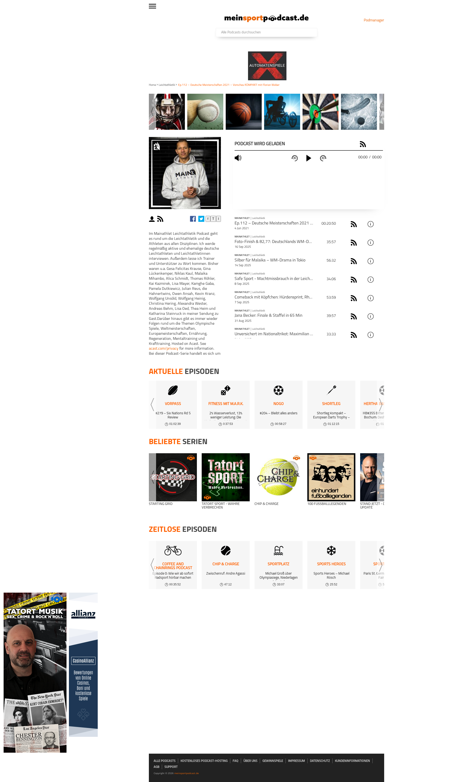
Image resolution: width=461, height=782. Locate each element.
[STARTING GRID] (173, 477)
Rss (354, 224)
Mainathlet (242, 218)
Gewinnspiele (272, 761)
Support (171, 767)
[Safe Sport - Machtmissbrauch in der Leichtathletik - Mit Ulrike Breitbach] (379, 280)
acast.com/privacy (163, 349)
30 (294, 158)
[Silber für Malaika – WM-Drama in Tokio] (379, 261)
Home (152, 85)
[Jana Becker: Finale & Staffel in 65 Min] (379, 316)
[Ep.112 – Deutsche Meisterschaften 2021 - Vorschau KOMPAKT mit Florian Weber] (379, 224)
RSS (363, 144)
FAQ (235, 761)
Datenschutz (320, 761)
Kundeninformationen (352, 761)
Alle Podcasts (165, 761)
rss (161, 219)
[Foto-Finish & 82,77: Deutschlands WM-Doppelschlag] (379, 243)
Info (371, 224)
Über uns (250, 761)
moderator (152, 219)
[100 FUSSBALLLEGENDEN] (331, 477)
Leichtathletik (167, 85)
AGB (156, 767)
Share (372, 144)
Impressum (296, 761)
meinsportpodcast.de (186, 773)
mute (239, 158)
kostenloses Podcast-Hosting (204, 761)
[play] (308, 158)
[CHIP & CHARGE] (279, 477)
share (169, 219)
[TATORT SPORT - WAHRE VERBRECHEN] (226, 477)
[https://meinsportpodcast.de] (266, 21)
